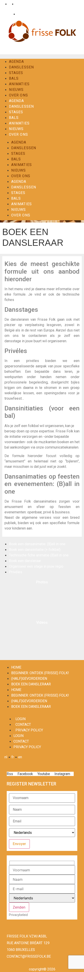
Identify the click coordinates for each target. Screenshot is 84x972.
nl (2, 4)
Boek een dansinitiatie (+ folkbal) (34, 549)
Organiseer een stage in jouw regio (36, 566)
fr (9, 4)
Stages (16, 73)
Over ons (18, 95)
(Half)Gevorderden (29, 678)
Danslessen (21, 67)
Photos (42, 582)
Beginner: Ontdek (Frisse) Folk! (40, 673)
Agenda (16, 61)
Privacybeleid (18, 915)
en (17, 4)
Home (16, 667)
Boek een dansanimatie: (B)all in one (37, 544)
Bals (14, 78)
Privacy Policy (29, 730)
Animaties (19, 84)
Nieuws (16, 89)
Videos (42, 622)
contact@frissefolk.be (29, 956)
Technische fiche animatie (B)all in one (39, 555)
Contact (22, 14)
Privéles (15, 572)
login (20, 719)
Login (7, 14)
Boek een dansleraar (25, 561)
